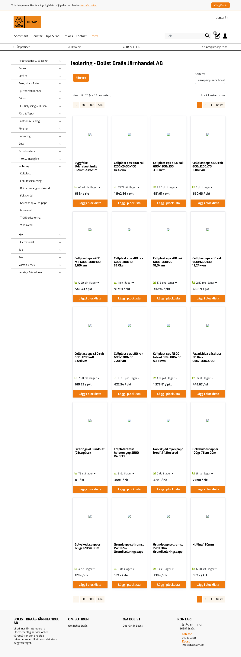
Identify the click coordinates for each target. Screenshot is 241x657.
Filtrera (81, 78)
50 (83, 105)
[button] (22, 47)
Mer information (88, 5)
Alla (100, 105)
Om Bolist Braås (78, 626)
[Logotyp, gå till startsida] (27, 22)
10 (76, 105)
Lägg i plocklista (90, 203)
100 (91, 105)
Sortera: (200, 74)
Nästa (219, 105)
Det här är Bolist (133, 626)
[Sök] (207, 35)
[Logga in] (225, 36)
